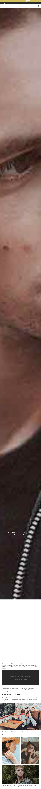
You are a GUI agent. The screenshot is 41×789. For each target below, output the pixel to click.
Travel (17, 529)
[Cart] (38, 6)
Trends (21, 529)
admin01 (17, 534)
